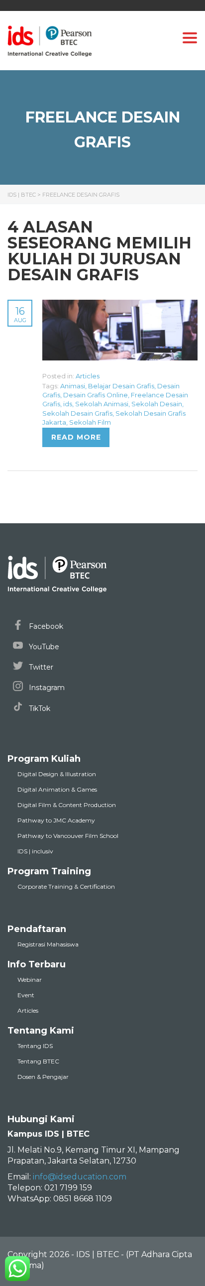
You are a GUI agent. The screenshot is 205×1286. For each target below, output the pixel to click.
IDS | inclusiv (35, 851)
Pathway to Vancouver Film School (67, 835)
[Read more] (120, 305)
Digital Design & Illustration (56, 774)
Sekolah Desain (156, 404)
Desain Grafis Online (95, 395)
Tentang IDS (35, 1046)
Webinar (29, 979)
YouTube (43, 646)
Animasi (72, 386)
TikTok (38, 708)
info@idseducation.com (79, 1176)
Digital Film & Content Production (66, 805)
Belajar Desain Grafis (121, 386)
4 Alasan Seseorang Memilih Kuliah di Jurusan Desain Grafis (99, 250)
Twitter (40, 667)
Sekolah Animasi (101, 404)
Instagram (46, 687)
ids (67, 404)
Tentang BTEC (38, 1061)
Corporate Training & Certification (66, 886)
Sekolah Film (90, 422)
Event (25, 995)
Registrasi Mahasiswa (48, 944)
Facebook (45, 626)
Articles (88, 376)
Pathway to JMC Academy (56, 820)
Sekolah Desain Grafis (77, 413)
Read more (76, 437)
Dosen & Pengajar (43, 1076)
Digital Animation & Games (57, 789)
